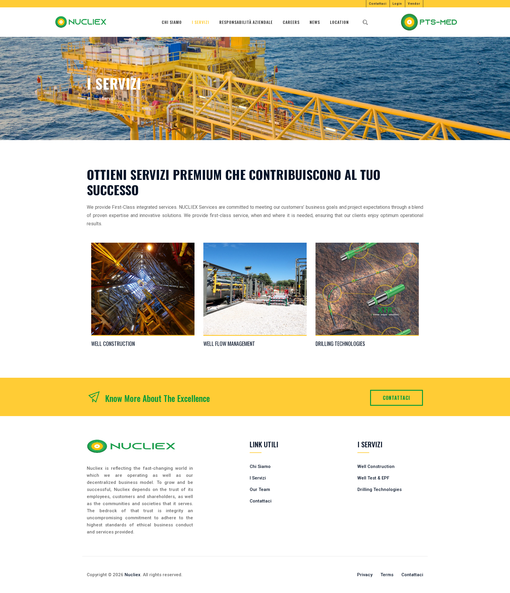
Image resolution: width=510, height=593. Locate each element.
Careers (291, 22)
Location (339, 22)
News (315, 22)
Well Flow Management (229, 343)
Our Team (260, 489)
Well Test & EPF (373, 478)
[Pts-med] (429, 22)
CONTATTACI (396, 397)
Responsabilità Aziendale (246, 22)
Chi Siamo (172, 22)
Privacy (364, 574)
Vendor (414, 3)
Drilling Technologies (340, 343)
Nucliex (132, 574)
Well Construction (113, 343)
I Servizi (200, 22)
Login (397, 3)
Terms (386, 574)
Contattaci (378, 3)
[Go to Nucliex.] (89, 98)
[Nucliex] (80, 22)
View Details (143, 291)
